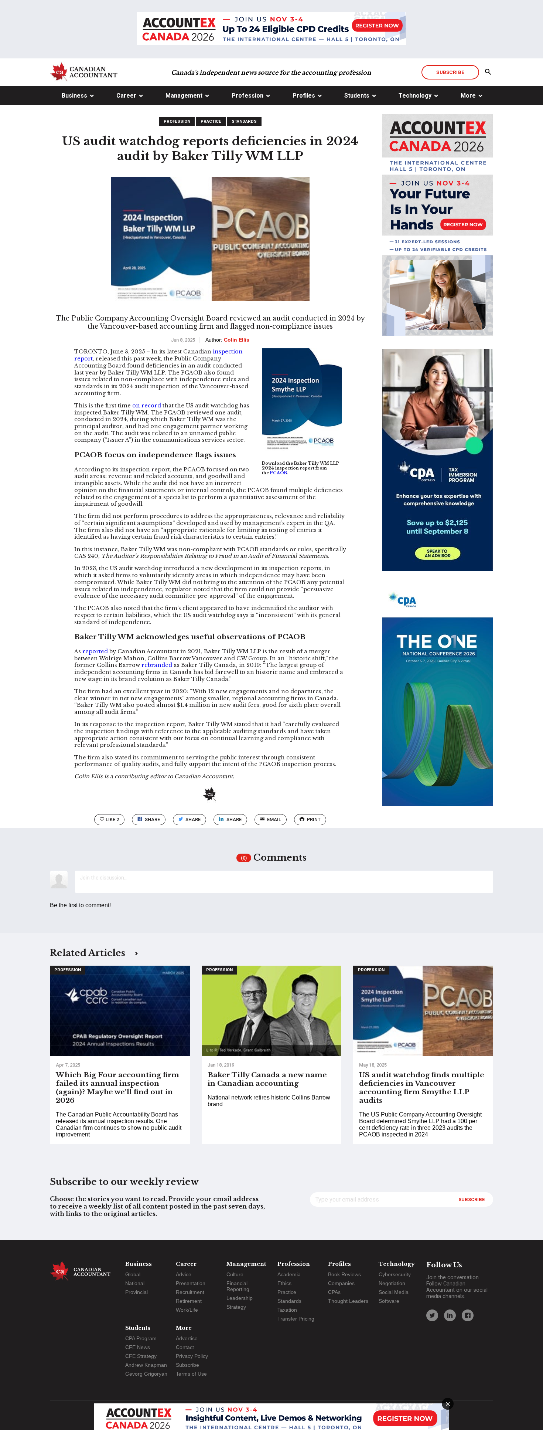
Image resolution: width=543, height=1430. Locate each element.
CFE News (137, 1347)
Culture (234, 1274)
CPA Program (141, 1338)
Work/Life (187, 1310)
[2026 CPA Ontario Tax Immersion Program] (437, 466)
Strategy (236, 1307)
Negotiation (392, 1283)
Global (132, 1274)
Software (389, 1301)
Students (356, 95)
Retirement (189, 1301)
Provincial (136, 1292)
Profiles (304, 95)
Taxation (287, 1310)
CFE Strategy (141, 1356)
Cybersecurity (395, 1274)
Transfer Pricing (295, 1319)
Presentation (190, 1283)
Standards (244, 121)
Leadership (239, 1298)
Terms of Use (191, 1374)
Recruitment (190, 1292)
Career (126, 95)
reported (95, 651)
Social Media (394, 1292)
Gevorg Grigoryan (146, 1374)
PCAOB (278, 473)
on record (146, 405)
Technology (415, 95)
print (314, 819)
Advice (183, 1274)
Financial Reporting (237, 1286)
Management (183, 95)
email (274, 819)
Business (74, 95)
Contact (185, 1347)
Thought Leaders (348, 1301)
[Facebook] (468, 1315)
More (468, 95)
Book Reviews (344, 1274)
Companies (341, 1283)
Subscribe (450, 72)
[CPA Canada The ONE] (437, 701)
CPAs (334, 1292)
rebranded (156, 665)
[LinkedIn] (450, 1315)
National (134, 1283)
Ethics (284, 1283)
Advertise (187, 1338)
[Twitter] (432, 1315)
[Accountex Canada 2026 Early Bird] (271, 29)
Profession (247, 95)
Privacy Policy (192, 1356)
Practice (211, 121)
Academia (289, 1274)
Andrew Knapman (146, 1365)
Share (152, 819)
